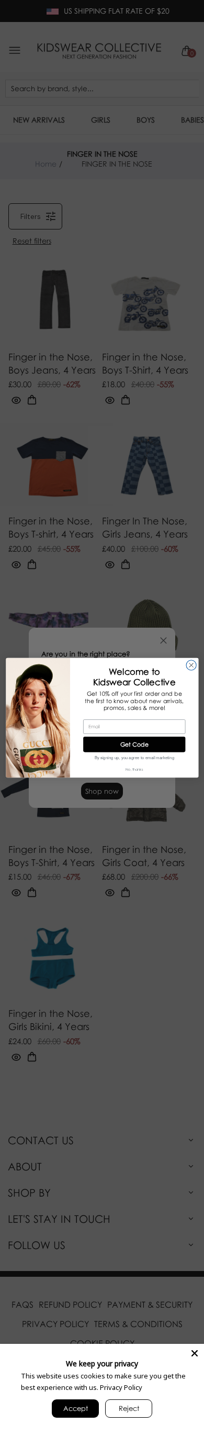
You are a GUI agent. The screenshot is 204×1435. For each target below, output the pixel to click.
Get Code (134, 744)
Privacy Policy (121, 1387)
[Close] (194, 1353)
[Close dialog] (191, 665)
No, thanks (134, 769)
